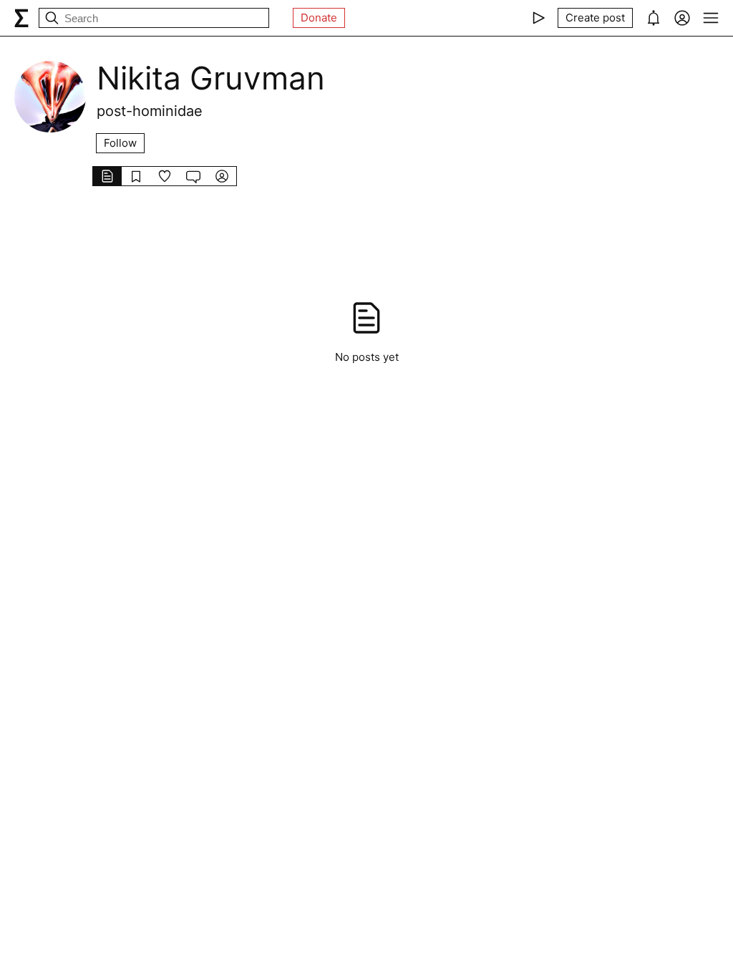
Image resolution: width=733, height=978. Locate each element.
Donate (319, 17)
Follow (120, 143)
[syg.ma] (21, 18)
